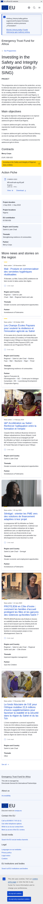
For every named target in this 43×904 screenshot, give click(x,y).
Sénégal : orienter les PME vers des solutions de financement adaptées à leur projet (21, 516)
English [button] (29, 7)
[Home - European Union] (14, 7)
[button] (10, 190)
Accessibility (6, 796)
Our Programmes (10, 51)
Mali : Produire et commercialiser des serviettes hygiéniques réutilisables (21, 271)
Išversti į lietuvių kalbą (14, 30)
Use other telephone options (12, 824)
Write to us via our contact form (12, 827)
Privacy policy (7, 852)
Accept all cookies (15, 893)
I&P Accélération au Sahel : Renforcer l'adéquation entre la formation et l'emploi (20, 426)
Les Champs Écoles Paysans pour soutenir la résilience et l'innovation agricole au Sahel (19, 328)
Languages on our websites (11, 849)
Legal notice (6, 855)
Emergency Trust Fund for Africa (16, 777)
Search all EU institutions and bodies (15, 868)
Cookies (5, 858)
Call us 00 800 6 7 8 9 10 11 (11, 821)
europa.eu (18, 810)
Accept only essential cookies (19, 899)
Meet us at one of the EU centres (13, 830)
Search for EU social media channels (15, 839)
